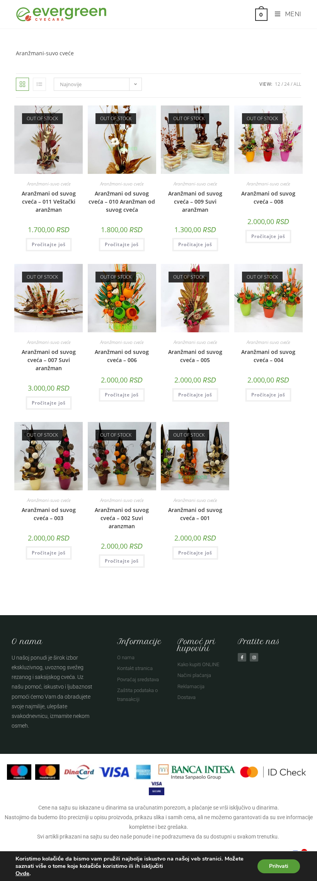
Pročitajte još (49, 244)
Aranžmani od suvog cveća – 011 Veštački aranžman (49, 201)
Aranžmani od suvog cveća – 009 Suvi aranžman (195, 201)
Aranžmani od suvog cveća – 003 (49, 514)
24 (287, 84)
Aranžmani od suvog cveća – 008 (268, 197)
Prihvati (278, 866)
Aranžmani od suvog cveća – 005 (195, 356)
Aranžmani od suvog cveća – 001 (195, 514)
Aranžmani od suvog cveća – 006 (122, 356)
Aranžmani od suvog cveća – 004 (268, 356)
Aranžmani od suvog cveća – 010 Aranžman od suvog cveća (122, 201)
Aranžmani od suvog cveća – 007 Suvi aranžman (49, 360)
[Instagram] (254, 657)
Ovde (22, 873)
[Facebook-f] (242, 657)
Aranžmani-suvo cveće (48, 183)
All (297, 84)
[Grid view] (22, 84)
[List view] (39, 84)
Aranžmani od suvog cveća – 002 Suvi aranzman (122, 518)
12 (277, 84)
